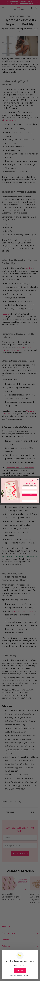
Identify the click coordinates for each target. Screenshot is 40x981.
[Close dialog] (38, 479)
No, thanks (29, 500)
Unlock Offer (30, 495)
